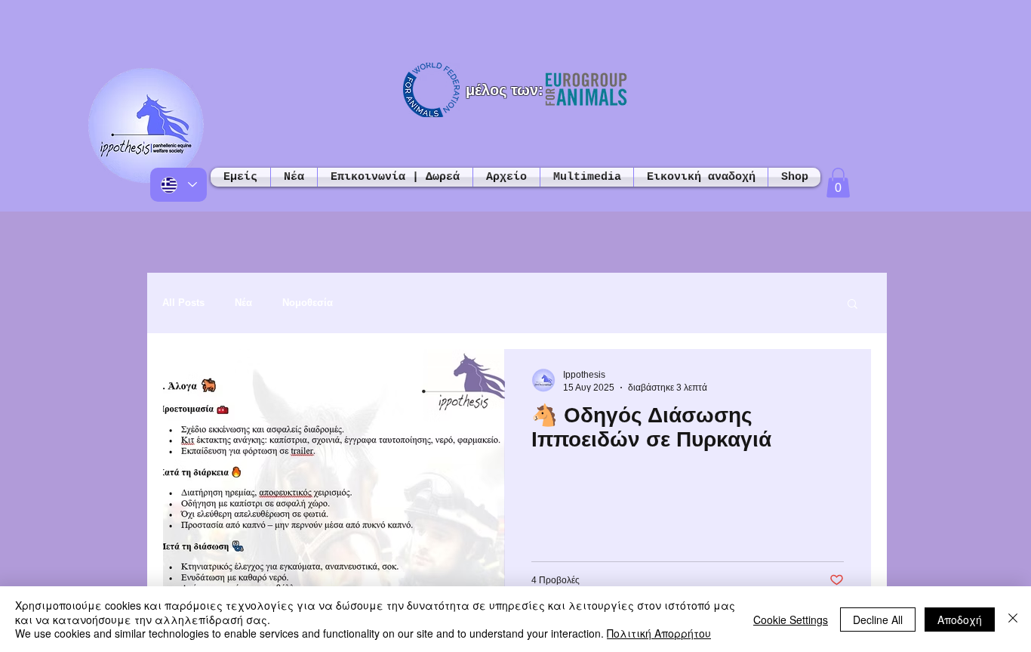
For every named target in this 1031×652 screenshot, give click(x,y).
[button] (838, 182)
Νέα (243, 302)
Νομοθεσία (307, 302)
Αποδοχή (959, 619)
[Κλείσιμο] (1013, 619)
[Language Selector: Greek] (178, 185)
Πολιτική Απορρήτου (659, 633)
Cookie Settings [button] (790, 619)
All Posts (183, 302)
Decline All (878, 619)
